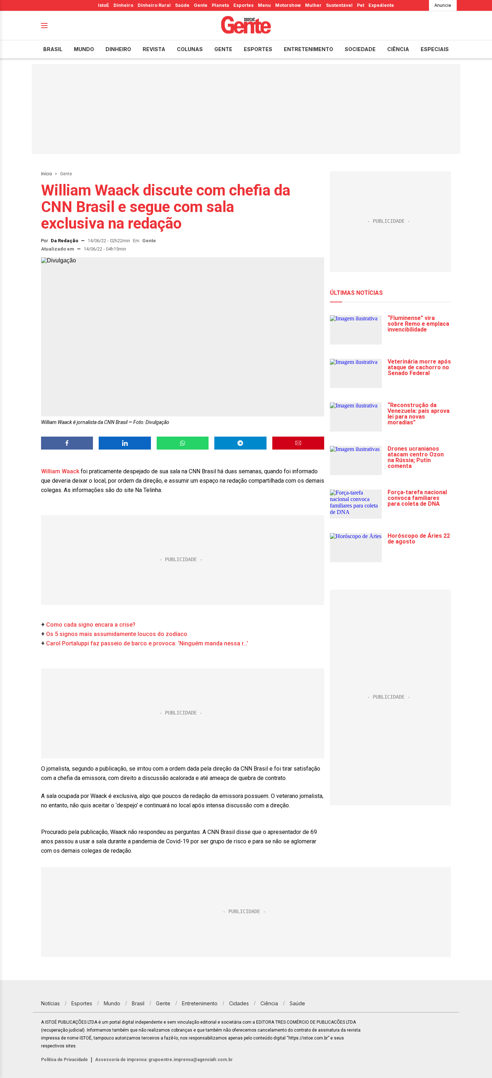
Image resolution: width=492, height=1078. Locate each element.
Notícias (50, 1003)
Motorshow (288, 5)
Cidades (239, 1003)
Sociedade (360, 49)
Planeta (220, 5)
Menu (264, 5)
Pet (360, 5)
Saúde (182, 5)
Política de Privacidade (64, 1059)
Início (46, 173)
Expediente (381, 5)
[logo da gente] (246, 25)
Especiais (435, 49)
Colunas (190, 49)
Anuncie (442, 5)
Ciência (398, 49)
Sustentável (339, 5)
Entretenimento (308, 49)
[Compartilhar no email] (298, 443)
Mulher (313, 5)
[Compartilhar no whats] (183, 443)
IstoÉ (103, 5)
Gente (200, 5)
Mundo (84, 49)
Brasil (52, 49)
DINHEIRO (118, 49)
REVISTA (154, 49)
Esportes (243, 5)
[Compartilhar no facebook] (67, 443)
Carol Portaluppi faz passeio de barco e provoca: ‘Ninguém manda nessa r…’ (147, 643)
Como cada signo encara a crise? (90, 624)
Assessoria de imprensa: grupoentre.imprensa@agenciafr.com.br (164, 1059)
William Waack (60, 471)
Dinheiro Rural (154, 5)
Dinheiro (123, 5)
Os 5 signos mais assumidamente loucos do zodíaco (116, 634)
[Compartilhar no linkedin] (125, 443)
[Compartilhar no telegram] (240, 443)
